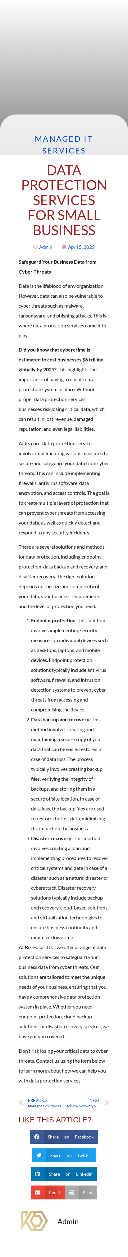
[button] (64, 1137)
